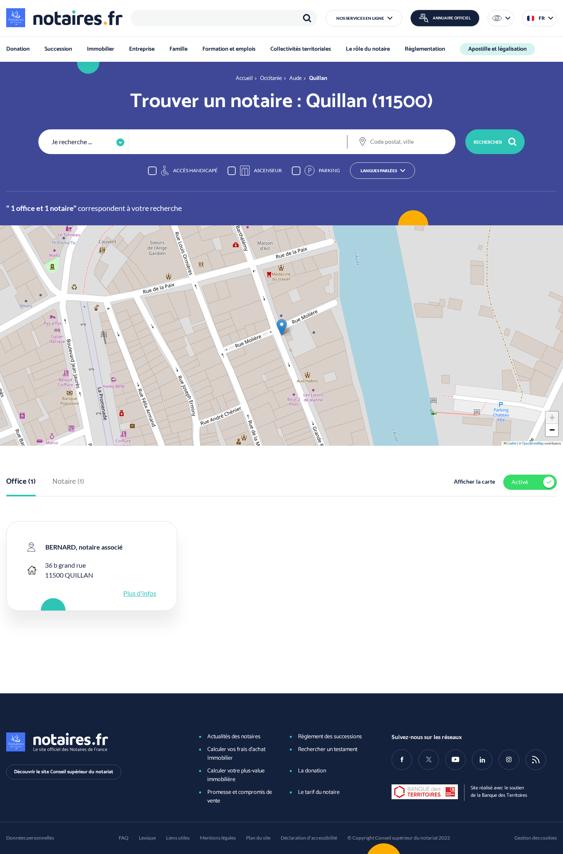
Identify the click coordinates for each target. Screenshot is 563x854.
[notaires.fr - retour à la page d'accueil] (64, 17)
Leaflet (511, 443)
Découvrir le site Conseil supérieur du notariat (63, 772)
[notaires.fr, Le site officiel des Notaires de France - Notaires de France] (88, 741)
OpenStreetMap (533, 443)
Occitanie (271, 78)
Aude (295, 78)
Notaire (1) (68, 482)
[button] (364, 18)
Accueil (244, 78)
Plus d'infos (139, 593)
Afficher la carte (474, 481)
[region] (224, 18)
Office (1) (21, 482)
